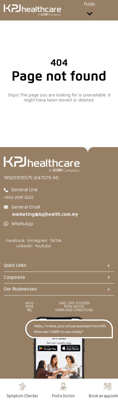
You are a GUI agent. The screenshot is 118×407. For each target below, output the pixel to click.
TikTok (56, 241)
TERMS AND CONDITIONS (74, 310)
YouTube (43, 246)
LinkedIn (24, 246)
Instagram (37, 241)
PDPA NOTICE (74, 306)
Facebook (15, 241)
